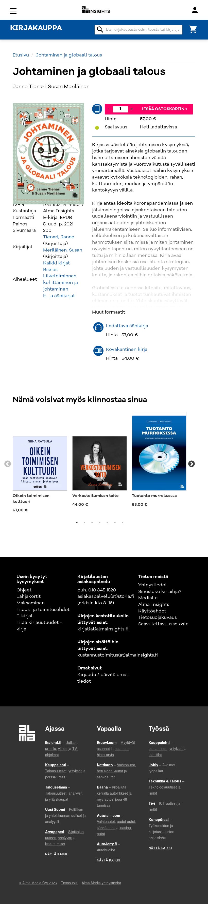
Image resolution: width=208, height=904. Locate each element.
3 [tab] (92, 522)
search (100, 29)
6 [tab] (114, 522)
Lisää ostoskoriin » (164, 109)
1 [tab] (76, 522)
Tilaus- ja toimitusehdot (43, 609)
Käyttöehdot (152, 611)
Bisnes (50, 269)
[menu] (14, 10)
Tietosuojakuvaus (157, 617)
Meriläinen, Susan (62, 250)
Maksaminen (30, 603)
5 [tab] (107, 522)
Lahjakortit (28, 596)
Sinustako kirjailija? (159, 591)
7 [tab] (122, 522)
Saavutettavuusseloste (163, 624)
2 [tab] (84, 522)
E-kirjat (24, 616)
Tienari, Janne (58, 237)
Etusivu (21, 55)
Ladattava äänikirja (127, 326)
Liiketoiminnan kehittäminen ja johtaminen (60, 282)
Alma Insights (153, 604)
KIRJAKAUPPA (36, 28)
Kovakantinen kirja (126, 349)
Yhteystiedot (152, 585)
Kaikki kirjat (56, 263)
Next (191, 464)
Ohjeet (23, 590)
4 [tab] (99, 522)
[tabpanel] (40, 464)
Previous (7, 464)
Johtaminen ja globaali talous (69, 55)
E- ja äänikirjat (59, 296)
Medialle (148, 598)
